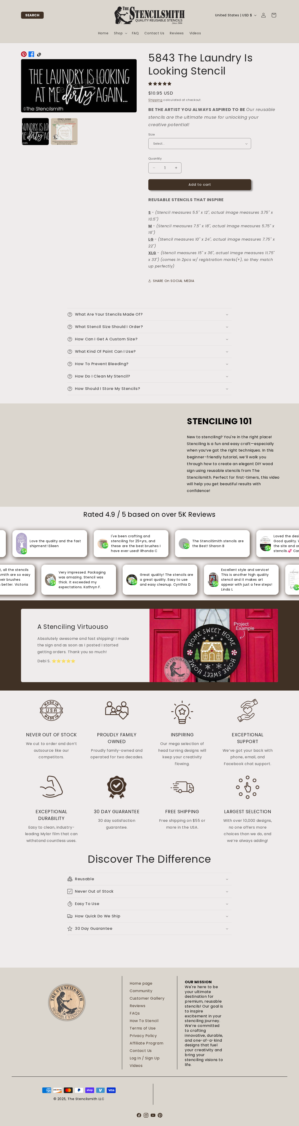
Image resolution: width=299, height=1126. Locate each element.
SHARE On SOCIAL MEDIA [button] (173, 280)
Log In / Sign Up (145, 1058)
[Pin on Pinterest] (24, 55)
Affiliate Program (146, 1043)
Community (141, 991)
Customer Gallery (147, 998)
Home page (141, 983)
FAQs (135, 1013)
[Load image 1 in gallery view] (35, 131)
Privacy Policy (143, 1035)
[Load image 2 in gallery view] (64, 131)
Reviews (137, 1005)
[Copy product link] (39, 55)
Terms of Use (143, 1028)
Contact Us (141, 1050)
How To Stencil (144, 1020)
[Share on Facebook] (31, 55)
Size (151, 134)
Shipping (155, 100)
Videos (136, 1065)
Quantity (155, 158)
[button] (32, 15)
